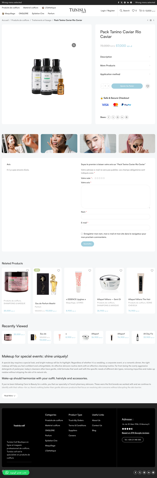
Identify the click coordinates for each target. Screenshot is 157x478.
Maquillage (70, 303)
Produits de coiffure (20, 20)
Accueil (5, 20)
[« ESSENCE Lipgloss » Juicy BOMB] (78, 282)
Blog (94, 430)
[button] (15, 472)
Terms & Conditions (77, 425)
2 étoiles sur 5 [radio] (98, 178)
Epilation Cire (51, 440)
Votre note (86, 178)
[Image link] (19, 425)
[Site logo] (78, 10)
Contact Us (97, 425)
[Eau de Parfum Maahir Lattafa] (34, 337)
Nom (84, 212)
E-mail (84, 222)
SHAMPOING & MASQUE (14, 303)
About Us (96, 420)
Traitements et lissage (41, 20)
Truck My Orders (76, 420)
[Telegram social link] (131, 2)
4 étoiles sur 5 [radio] (102, 178)
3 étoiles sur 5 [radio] (100, 178)
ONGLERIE (50, 430)
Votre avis (86, 182)
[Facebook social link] (118, 2)
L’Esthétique (50, 450)
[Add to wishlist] (147, 86)
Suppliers (73, 430)
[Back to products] (150, 20)
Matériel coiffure (52, 425)
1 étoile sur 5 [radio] (95, 178)
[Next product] (153, 20)
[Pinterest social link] (124, 2)
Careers (72, 435)
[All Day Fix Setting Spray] (138, 337)
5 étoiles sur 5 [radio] (104, 178)
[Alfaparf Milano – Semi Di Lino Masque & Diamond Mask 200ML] (109, 282)
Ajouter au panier (127, 86)
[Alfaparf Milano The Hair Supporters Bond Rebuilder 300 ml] (140, 282)
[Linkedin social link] (127, 2)
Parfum (38, 307)
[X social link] (121, 2)
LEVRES (79, 303)
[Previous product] (147, 20)
